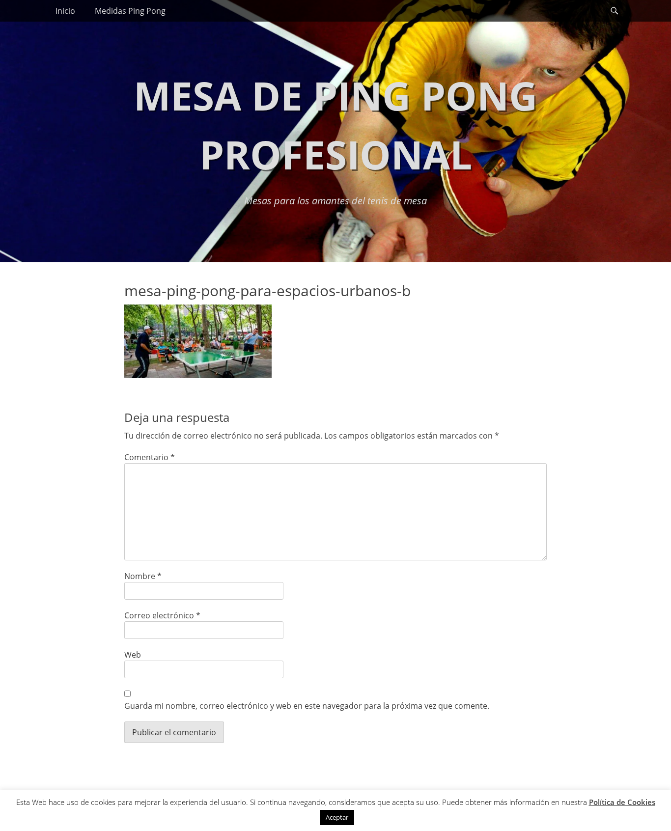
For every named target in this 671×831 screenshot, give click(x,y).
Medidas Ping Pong (130, 10)
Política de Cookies (622, 802)
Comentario (149, 457)
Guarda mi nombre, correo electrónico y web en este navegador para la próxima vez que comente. (306, 705)
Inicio (65, 10)
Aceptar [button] (337, 817)
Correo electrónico (162, 615)
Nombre (143, 576)
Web (132, 654)
